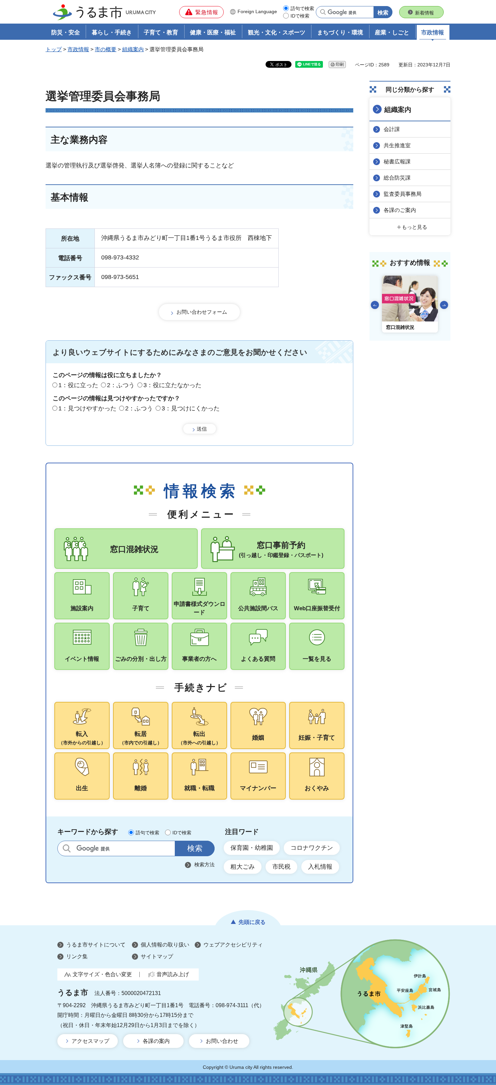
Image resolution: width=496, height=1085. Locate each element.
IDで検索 (300, 16)
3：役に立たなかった (172, 385)
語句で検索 (302, 8)
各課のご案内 (400, 210)
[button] (201, 12)
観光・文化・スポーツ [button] (276, 32)
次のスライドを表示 (444, 305)
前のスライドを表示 (375, 305)
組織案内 (133, 49)
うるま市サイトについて (96, 945)
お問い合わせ (222, 1041)
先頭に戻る (252, 922)
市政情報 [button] (432, 32)
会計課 (392, 129)
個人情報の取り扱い (165, 945)
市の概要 (105, 49)
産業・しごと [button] (392, 32)
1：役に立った (78, 385)
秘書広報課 (397, 161)
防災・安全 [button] (65, 32)
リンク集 (77, 956)
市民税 (281, 866)
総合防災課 (397, 178)
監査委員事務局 (402, 194)
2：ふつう (121, 385)
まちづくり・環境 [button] (340, 32)
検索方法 (204, 864)
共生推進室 (397, 145)
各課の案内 (156, 1041)
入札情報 (320, 866)
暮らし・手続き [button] (112, 32)
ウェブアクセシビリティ (233, 945)
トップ (54, 49)
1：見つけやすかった (87, 408)
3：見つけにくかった (191, 408)
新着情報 (424, 13)
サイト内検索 (66, 848)
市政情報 (78, 49)
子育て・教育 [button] (161, 32)
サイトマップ (157, 956)
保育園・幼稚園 (251, 847)
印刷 (340, 64)
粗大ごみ (242, 866)
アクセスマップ (90, 1041)
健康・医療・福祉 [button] (213, 32)
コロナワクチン (312, 847)
